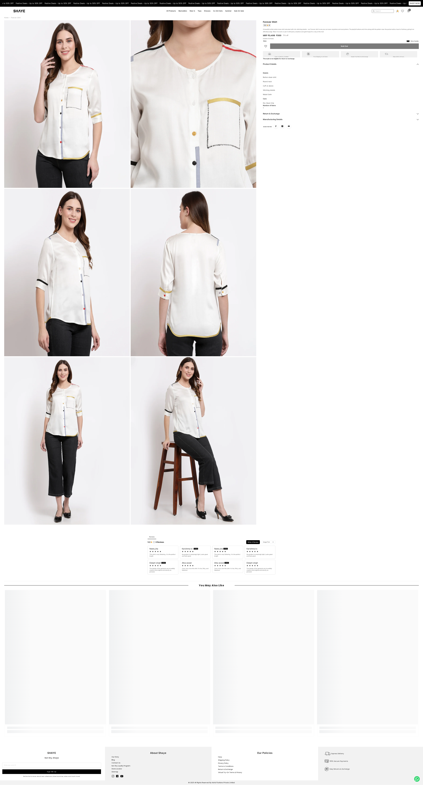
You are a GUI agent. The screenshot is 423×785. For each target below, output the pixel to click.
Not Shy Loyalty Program (121, 766)
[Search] (384, 11)
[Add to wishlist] (265, 46)
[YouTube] (289, 126)
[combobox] (384, 11)
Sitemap (115, 772)
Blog (113, 760)
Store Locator (117, 769)
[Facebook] (276, 126)
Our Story (115, 757)
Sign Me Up (51, 772)
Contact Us (116, 763)
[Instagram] (282, 126)
